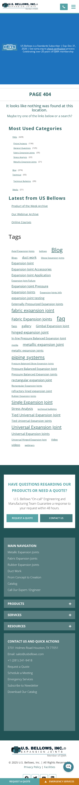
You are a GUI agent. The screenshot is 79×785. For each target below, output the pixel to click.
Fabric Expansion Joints (24, 152)
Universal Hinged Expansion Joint (29, 439)
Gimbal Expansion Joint (52, 326)
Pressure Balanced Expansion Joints (34, 374)
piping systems (28, 357)
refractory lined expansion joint (32, 391)
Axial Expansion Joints (23, 251)
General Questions (22, 148)
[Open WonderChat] (68, 767)
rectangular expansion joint (32, 380)
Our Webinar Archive (25, 214)
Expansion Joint (23, 263)
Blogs (14, 257)
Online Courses (21, 222)
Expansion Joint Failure (23, 280)
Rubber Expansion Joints (24, 396)
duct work (29, 257)
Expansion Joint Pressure (30, 286)
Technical (16, 174)
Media (15, 189)
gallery (26, 326)
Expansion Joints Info (51, 292)
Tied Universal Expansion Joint (36, 414)
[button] (73, 6)
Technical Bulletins (22, 181)
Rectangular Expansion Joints (27, 385)
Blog (14, 170)
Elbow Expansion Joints (52, 258)
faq (61, 318)
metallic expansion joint (43, 344)
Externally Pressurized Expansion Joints (37, 304)
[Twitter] (35, 778)
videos (16, 445)
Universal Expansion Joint (37, 427)
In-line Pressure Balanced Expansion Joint (39, 338)
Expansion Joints (23, 292)
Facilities (49, 767)
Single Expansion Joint (32, 402)
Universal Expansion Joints (31, 434)
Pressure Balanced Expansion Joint (34, 369)
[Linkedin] (52, 778)
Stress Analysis (20, 157)
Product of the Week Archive (30, 206)
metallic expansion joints (28, 350)
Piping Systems (20, 143)
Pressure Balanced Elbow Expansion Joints (33, 363)
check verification (56, 48)
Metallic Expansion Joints (25, 161)
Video (54, 439)
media (15, 345)
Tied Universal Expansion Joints (32, 421)
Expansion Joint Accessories (32, 269)
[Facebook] (26, 778)
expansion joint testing (28, 298)
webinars (30, 445)
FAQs (14, 137)
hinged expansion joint (30, 332)
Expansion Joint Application (31, 275)
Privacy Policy (32, 767)
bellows (43, 251)
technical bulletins (47, 409)
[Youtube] (44, 778)
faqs (14, 326)
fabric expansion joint (33, 310)
